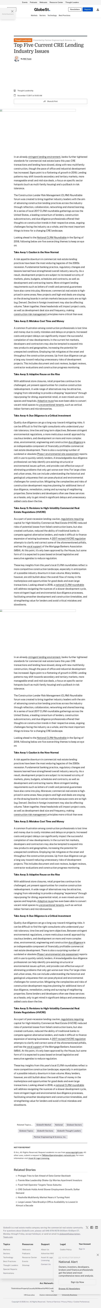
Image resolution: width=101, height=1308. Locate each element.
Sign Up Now (77, 1282)
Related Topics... (25, 1125)
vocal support (34, 546)
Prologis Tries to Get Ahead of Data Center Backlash (44, 1175)
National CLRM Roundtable (52, 237)
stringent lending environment (44, 156)
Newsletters (75, 9)
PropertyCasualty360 (29, 1288)
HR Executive (29, 1295)
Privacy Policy (66, 1302)
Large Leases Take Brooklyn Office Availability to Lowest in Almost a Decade (47, 1204)
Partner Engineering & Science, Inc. (60, 40)
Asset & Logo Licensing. (39, 1158)
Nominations (8, 1273)
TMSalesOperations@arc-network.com (58, 1155)
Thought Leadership (23, 40)
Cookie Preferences (81, 1302)
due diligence (75, 442)
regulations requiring (72, 518)
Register (87, 9)
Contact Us (46, 1264)
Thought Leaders (72, 2)
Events (24, 2)
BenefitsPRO (43, 1288)
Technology (8, 1257)
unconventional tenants (51, 404)
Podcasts (33, 2)
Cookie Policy (66, 1249)
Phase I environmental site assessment (58, 453)
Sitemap (25, 1265)
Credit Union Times (53, 1289)
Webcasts (43, 2)
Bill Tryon (27, 59)
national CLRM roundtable (70, 584)
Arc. (27, 1302)
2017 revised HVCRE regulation (69, 538)
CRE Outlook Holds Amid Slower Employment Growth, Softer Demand (48, 1191)
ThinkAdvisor (16, 1288)
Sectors (6, 1253)
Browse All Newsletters (69, 1288)
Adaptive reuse (45, 400)
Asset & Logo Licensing (47, 1258)
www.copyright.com (74, 1152)
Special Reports (10, 1269)
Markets (6, 1249)
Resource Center (56, 2)
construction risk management (30, 314)
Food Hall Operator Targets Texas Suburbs (39, 1185)
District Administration (48, 1295)
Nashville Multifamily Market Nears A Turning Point (44, 1197)
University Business (69, 1295)
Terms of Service (53, 1302)
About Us (45, 1249)
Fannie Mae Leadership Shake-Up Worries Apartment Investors (50, 1180)
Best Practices (9, 1261)
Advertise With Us (49, 1253)
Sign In (82, 1249)
